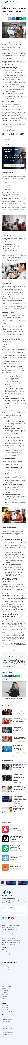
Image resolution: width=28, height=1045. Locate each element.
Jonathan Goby (14, 657)
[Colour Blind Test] (14, 867)
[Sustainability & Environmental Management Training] (14, 848)
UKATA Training (5, 969)
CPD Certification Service (13, 326)
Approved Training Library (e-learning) (11, 925)
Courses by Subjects (7, 954)
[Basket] (25, 2)
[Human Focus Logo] (14, 893)
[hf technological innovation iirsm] (11, 883)
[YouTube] (12, 918)
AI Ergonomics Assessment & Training (11, 940)
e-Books (4, 992)
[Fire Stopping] (14, 829)
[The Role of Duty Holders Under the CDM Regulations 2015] (14, 810)
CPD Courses (11, 645)
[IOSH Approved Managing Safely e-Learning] (14, 730)
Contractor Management (8, 933)
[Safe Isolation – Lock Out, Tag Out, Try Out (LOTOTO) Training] (14, 721)
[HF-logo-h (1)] (12, 2)
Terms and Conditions (7, 1010)
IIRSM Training (5, 977)
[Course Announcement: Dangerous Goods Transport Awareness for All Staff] (14, 799)
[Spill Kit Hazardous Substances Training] (14, 739)
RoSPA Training (5, 967)
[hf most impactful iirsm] (23, 883)
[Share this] (13, 18)
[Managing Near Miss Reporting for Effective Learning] (14, 838)
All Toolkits (4, 958)
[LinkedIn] (6, 918)
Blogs (3, 984)
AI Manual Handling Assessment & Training (12, 942)
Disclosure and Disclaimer (8, 1012)
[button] (2, 2)
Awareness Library (6, 960)
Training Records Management (9, 929)
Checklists (4, 996)
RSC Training (5, 973)
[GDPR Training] (14, 712)
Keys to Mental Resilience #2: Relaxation (13, 698)
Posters (3, 998)
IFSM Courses (5, 979)
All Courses (4, 950)
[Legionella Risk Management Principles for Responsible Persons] (14, 749)
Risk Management (6, 931)
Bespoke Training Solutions (8, 927)
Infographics (5, 990)
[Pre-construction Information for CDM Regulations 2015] (14, 789)
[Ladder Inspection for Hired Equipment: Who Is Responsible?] (14, 767)
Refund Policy (5, 1005)
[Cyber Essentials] (3, 882)
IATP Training (5, 975)
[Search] (22, 2)
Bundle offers (5, 952)
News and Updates (6, 986)
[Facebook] (3, 918)
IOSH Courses (5, 965)
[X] (9, 918)
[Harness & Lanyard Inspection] (14, 857)
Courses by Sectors (6, 956)
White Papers (5, 994)
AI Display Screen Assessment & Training (11, 944)
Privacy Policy (5, 1007)
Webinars (4, 988)
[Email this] (10, 18)
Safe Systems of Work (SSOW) (9, 938)
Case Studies (5, 1001)
